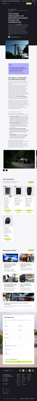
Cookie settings (21, 398)
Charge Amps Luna (19, 379)
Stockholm (29, 376)
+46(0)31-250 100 (7, 374)
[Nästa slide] (7, 170)
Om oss (3, 390)
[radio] (18, 351)
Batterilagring (24, 378)
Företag (23, 381)
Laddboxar (31, 182)
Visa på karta (6, 380)
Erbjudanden (8, 212)
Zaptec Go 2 (19, 377)
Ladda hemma (23, 377)
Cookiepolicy (27, 398)
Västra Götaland (29, 378)
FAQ (7, 393)
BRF (22, 382)
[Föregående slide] (4, 170)
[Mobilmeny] (34, 3)
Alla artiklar (31, 250)
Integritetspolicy (31, 398)
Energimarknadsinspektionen (21, 96)
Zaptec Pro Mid (18, 382)
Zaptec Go (18, 375)
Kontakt (4, 393)
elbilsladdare (18, 24)
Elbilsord (7, 392)
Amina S (18, 385)
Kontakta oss (29, 3)
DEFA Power (19, 383)
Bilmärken (7, 389)
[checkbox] (18, 351)
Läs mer (8, 210)
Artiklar (4, 392)
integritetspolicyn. (14, 359)
